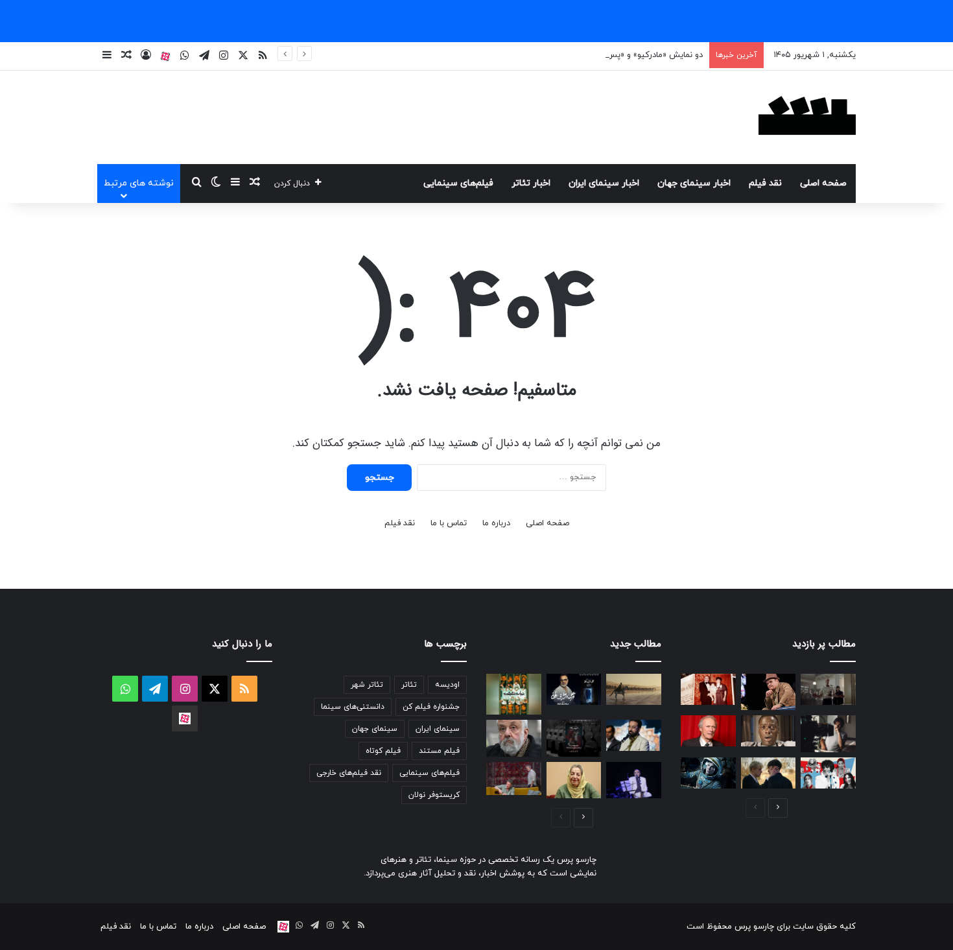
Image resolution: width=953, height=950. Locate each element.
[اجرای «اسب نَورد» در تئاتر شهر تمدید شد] (574, 738)
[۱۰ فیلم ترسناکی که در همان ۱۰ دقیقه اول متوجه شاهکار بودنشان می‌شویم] (768, 730)
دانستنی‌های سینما (352, 707)
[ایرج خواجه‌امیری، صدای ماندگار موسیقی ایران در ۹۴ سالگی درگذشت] (633, 780)
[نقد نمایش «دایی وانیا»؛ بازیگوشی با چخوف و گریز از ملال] (513, 778)
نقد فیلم (765, 183)
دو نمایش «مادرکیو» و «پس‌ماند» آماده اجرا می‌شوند (612, 55)
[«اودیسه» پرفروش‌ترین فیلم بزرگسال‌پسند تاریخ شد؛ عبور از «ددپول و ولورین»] (633, 689)
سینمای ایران (438, 729)
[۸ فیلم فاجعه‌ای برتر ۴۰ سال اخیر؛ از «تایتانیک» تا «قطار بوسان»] (708, 773)
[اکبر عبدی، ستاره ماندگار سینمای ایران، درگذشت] (768, 692)
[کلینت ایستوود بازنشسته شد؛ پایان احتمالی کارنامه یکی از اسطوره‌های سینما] (708, 730)
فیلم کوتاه (383, 751)
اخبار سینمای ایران (604, 183)
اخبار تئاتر (531, 183)
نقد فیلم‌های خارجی (348, 773)
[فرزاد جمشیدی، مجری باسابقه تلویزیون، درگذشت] (633, 735)
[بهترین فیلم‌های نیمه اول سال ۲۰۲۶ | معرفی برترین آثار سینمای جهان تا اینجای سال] (828, 773)
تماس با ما (448, 523)
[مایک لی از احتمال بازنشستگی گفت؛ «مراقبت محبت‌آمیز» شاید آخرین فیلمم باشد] (513, 738)
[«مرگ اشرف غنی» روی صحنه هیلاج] (574, 689)
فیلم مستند (439, 751)
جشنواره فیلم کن (431, 707)
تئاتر (409, 685)
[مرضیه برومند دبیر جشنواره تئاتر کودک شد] (574, 780)
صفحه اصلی (823, 183)
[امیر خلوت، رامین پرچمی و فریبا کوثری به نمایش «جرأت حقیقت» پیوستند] (513, 694)
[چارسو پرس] (807, 117)
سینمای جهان (374, 729)
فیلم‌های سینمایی (458, 183)
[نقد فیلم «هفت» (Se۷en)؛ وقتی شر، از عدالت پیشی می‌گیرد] (828, 689)
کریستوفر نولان (434, 795)
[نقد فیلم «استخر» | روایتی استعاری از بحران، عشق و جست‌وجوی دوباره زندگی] (828, 733)
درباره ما (496, 523)
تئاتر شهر (367, 685)
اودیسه (447, 685)
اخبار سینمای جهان (694, 183)
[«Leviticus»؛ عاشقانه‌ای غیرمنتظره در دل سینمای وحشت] (768, 773)
